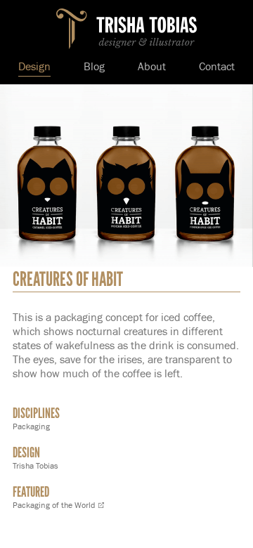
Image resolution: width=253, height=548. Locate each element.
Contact (217, 66)
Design (34, 66)
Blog (94, 66)
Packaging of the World (54, 505)
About (152, 66)
